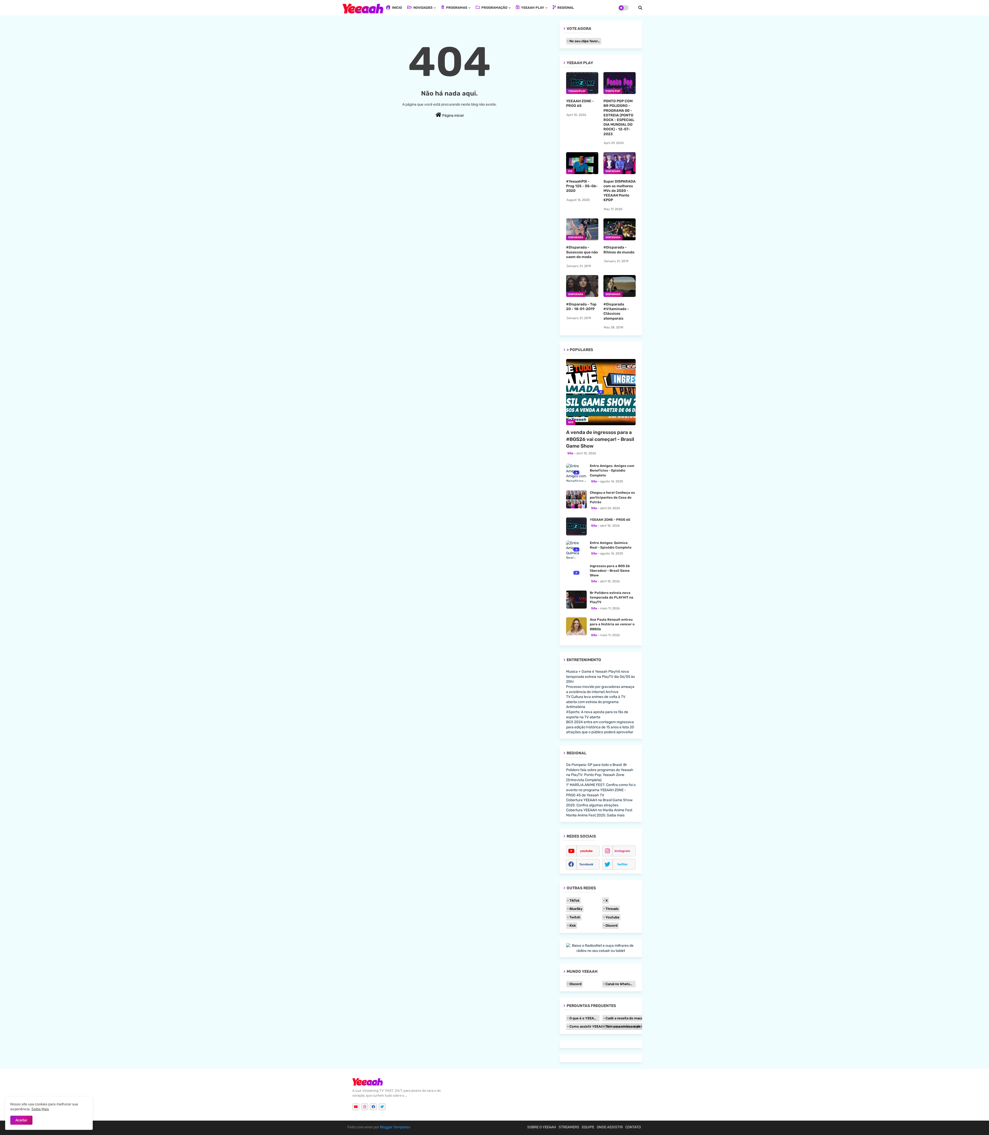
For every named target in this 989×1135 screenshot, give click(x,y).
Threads (612, 909)
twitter (622, 864)
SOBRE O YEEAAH (541, 1127)
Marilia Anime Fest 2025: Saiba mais (595, 815)
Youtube (612, 917)
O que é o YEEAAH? (584, 1018)
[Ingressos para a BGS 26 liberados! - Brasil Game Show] (576, 573)
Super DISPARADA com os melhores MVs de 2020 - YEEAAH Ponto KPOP (619, 190)
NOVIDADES (422, 8)
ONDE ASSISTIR (610, 1127)
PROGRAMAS (456, 8)
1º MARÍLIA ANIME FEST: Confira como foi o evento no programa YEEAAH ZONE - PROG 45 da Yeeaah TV (601, 790)
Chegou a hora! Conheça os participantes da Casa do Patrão (612, 497)
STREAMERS (569, 1127)
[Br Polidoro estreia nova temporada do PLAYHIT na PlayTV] (576, 600)
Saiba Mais (40, 1109)
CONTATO (633, 1127)
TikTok (574, 900)
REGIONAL (565, 8)
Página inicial (452, 115)
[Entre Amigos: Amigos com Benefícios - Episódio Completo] (576, 473)
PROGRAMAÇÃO (494, 8)
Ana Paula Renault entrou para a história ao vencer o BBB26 (612, 624)
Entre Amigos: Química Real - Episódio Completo (611, 545)
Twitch (574, 917)
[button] (640, 8)
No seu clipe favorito (585, 41)
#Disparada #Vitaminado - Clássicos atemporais (616, 311)
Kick (572, 925)
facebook (586, 864)
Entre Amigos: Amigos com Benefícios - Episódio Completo (612, 470)
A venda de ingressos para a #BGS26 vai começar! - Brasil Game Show (600, 439)
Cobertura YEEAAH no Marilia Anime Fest (599, 810)
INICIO (396, 8)
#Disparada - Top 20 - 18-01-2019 (581, 306)
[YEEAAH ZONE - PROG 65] (576, 526)
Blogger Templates (395, 1127)
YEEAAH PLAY (532, 8)
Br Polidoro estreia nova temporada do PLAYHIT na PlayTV (611, 597)
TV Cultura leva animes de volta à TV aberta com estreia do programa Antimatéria (595, 702)
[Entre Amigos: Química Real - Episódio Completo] (576, 550)
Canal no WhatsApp (621, 984)
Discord (612, 925)
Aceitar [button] (21, 1120)
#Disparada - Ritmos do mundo (618, 249)
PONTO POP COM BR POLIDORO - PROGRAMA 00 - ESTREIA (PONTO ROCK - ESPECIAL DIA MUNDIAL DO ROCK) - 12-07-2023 (618, 117)
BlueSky (575, 909)
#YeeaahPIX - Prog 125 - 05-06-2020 (582, 186)
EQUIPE (588, 1127)
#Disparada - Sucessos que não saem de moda (582, 252)
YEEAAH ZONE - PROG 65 (580, 103)
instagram (622, 851)
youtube (586, 851)
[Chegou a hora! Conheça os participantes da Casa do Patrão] (576, 499)
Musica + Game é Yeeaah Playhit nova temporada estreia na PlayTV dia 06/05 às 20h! (600, 676)
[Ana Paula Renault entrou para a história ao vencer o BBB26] (576, 626)
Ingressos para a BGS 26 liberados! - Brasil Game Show (610, 570)
